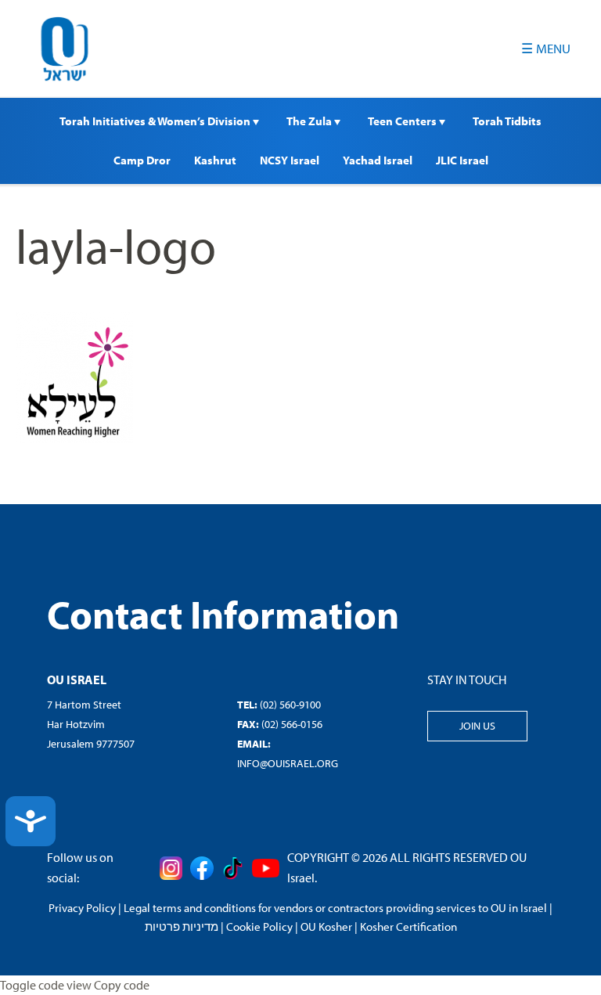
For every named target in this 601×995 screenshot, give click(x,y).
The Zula (310, 121)
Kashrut (215, 160)
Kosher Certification (408, 926)
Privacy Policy (82, 907)
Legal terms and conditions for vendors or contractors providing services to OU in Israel (335, 907)
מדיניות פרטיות (181, 926)
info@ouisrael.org (287, 763)
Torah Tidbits (507, 121)
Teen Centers (403, 121)
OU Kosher (326, 926)
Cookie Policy (259, 926)
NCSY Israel (289, 160)
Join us (477, 726)
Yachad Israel (377, 160)
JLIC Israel (462, 160)
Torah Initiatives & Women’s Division (156, 121)
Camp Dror (142, 160)
